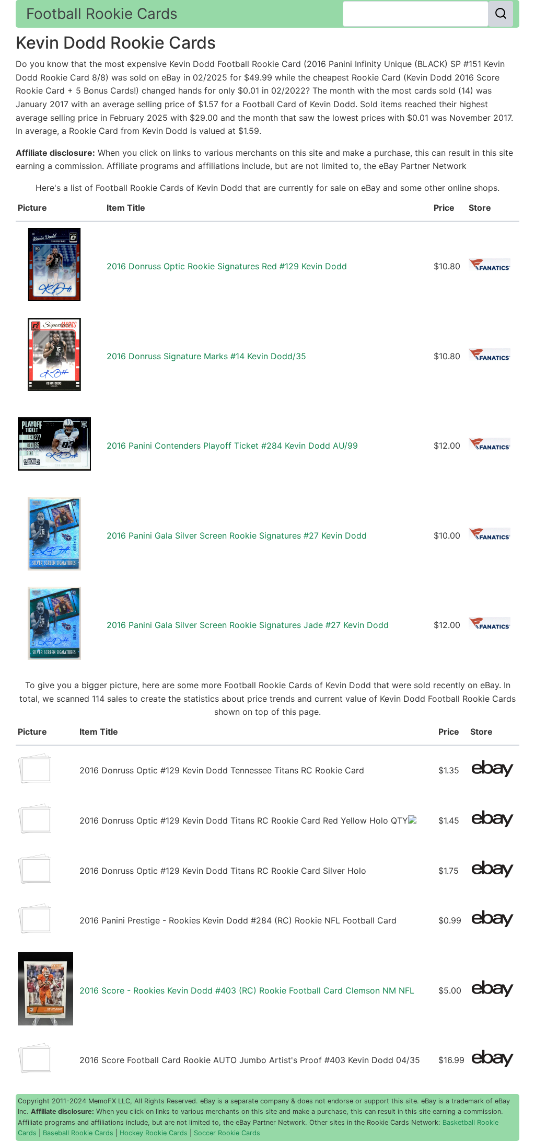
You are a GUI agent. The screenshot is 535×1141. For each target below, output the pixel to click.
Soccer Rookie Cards (227, 1133)
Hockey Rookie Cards (154, 1133)
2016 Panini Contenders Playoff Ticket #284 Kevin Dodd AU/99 (232, 445)
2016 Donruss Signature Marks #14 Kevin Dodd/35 (206, 356)
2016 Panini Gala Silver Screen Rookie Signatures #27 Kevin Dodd (237, 535)
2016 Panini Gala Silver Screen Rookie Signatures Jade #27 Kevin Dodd (248, 625)
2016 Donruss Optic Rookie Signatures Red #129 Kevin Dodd (227, 266)
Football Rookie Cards (102, 13)
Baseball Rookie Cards (78, 1133)
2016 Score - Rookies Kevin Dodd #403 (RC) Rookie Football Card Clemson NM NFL (246, 990)
